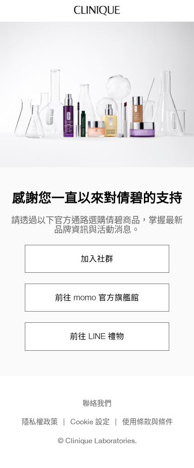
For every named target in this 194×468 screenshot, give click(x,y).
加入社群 (97, 258)
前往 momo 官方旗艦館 (97, 297)
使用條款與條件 (147, 422)
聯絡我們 (97, 403)
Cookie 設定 (90, 422)
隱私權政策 (40, 422)
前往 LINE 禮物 (97, 336)
